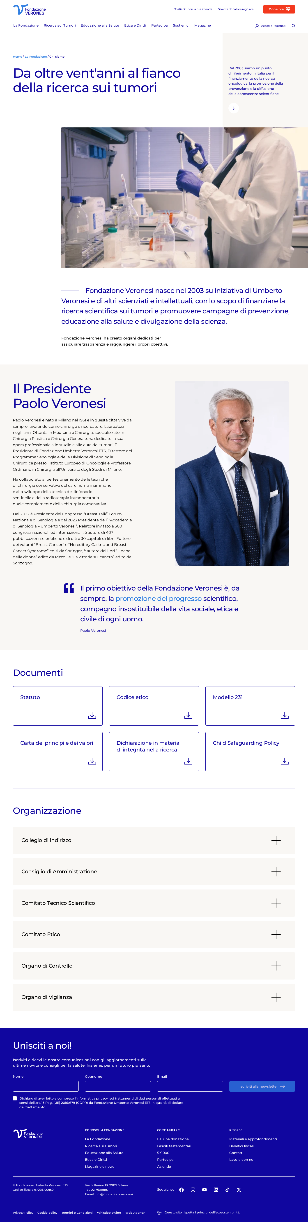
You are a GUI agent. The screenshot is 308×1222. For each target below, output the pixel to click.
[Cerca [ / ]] (293, 26)
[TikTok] (227, 1189)
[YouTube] (204, 1189)
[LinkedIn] (215, 1189)
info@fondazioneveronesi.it (115, 1194)
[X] (238, 1189)
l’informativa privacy (91, 1098)
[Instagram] (192, 1189)
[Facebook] (181, 1189)
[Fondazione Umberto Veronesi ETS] (29, 9)
